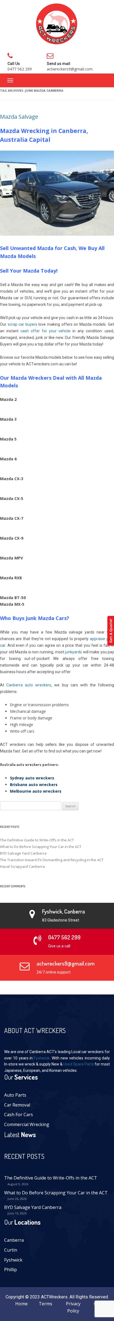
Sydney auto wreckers (32, 778)
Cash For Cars (18, 1114)
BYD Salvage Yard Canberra (23, 853)
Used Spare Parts (78, 1064)
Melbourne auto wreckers (35, 791)
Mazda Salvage (19, 116)
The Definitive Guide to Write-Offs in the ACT (37, 840)
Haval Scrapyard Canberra (22, 866)
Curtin (10, 1250)
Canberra (14, 1240)
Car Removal (17, 1105)
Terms (45, 1304)
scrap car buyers (22, 324)
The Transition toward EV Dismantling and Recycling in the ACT (51, 859)
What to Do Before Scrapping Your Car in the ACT (40, 846)
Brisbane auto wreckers (34, 784)
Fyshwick (42, 1058)
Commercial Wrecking (26, 1124)
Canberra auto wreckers (28, 685)
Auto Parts (15, 1095)
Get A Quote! (110, 631)
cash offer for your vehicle (45, 331)
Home (21, 1304)
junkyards (73, 652)
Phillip (10, 1269)
